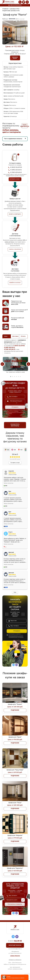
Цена (5, 336)
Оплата (23, 336)
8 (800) (15, 941)
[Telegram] (13, 665)
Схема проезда (15, 955)
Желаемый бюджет (16, 401)
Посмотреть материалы (15, 425)
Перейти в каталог (15, 282)
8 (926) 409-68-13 (16, 172)
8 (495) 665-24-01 (16, 170)
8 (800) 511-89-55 (16, 167)
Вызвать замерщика (15, 214)
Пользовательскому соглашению (16, 637)
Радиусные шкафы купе (11, 10)
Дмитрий (11, 572)
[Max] (16, 665)
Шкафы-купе (14, 9)
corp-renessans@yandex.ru (15, 948)
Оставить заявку (15, 179)
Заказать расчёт (15, 58)
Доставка (15, 336)
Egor (10, 511)
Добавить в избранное (15, 959)
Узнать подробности (25, 125)
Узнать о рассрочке (15, 249)
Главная (5, 9)
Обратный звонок (15, 945)
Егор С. (11, 532)
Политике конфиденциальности (16, 636)
